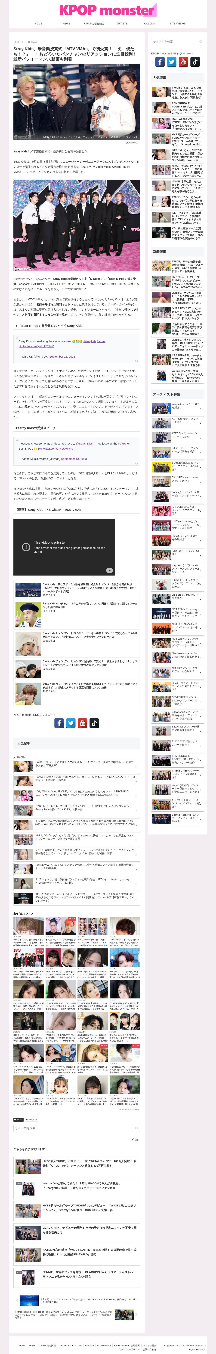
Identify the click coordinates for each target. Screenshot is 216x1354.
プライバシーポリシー (128, 1349)
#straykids (89, 341)
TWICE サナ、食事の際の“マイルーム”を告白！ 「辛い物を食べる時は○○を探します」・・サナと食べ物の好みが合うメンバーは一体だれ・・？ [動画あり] (61, 1041)
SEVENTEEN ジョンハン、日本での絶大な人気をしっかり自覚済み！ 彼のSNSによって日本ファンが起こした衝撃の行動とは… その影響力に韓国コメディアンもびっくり (125, 945)
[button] (136, 1128)
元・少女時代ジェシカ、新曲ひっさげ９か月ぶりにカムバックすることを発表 (92, 1070)
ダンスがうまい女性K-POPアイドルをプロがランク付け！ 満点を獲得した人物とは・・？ (124, 1038)
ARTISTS (64, 1345)
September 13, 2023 (62, 356)
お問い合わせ (149, 1349)
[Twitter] (71, 723)
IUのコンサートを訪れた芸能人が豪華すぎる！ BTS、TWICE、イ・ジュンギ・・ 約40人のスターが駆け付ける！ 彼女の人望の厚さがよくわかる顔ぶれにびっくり (28, 1009)
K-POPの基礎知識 (47, 1345)
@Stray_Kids (84, 443)
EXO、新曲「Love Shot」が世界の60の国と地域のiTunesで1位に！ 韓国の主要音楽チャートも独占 (28, 974)
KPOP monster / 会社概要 (127, 1345)
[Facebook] (59, 723)
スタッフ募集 (149, 1345)
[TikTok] (94, 723)
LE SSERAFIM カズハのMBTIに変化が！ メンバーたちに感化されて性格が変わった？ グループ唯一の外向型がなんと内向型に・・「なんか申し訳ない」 (125, 1009)
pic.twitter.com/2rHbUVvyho (55, 448)
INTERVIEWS (104, 1345)
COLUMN (77, 1345)
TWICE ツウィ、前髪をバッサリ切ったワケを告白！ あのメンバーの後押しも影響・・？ (60, 1101)
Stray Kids (32, 1120)
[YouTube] (82, 723)
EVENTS (89, 1345)
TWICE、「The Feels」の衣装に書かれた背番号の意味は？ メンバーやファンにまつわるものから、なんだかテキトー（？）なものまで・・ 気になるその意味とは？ (61, 1072)
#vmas (101, 341)
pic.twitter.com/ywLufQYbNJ (36, 346)
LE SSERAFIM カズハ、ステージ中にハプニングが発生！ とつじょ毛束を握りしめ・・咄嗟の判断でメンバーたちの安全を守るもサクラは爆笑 (61, 1009)
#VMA (122, 443)
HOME (22, 1345)
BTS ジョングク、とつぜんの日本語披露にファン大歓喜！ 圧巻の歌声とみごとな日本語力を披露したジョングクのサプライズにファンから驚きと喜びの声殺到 (125, 977)
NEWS (20, 1120)
